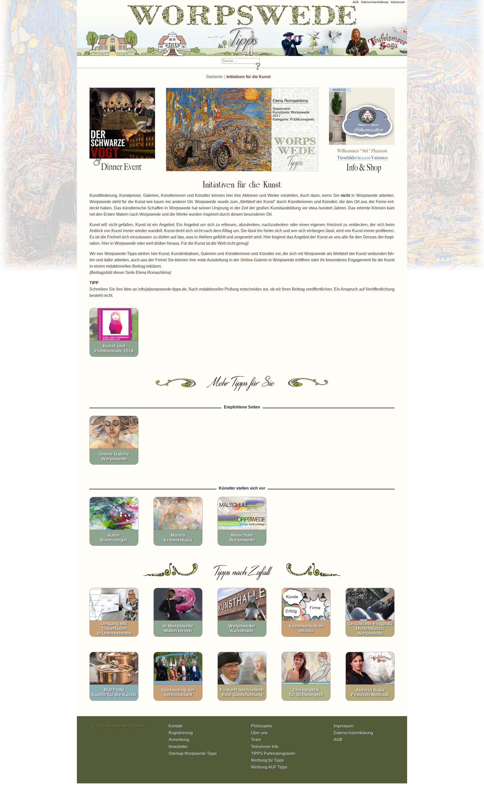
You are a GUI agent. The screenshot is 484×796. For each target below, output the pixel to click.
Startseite (214, 77)
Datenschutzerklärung (374, 2)
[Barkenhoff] (160, 32)
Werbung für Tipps (267, 760)
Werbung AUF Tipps (269, 767)
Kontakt (175, 726)
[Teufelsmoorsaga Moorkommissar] (297, 32)
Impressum (398, 2)
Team (256, 740)
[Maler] (229, 32)
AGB (355, 2)
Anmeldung (179, 740)
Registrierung (181, 733)
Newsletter (178, 747)
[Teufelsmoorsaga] (378, 32)
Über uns (259, 733)
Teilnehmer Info (265, 747)
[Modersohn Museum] (98, 32)
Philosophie (262, 726)
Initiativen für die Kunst (248, 77)
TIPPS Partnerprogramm (273, 753)
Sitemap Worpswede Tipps (193, 753)
